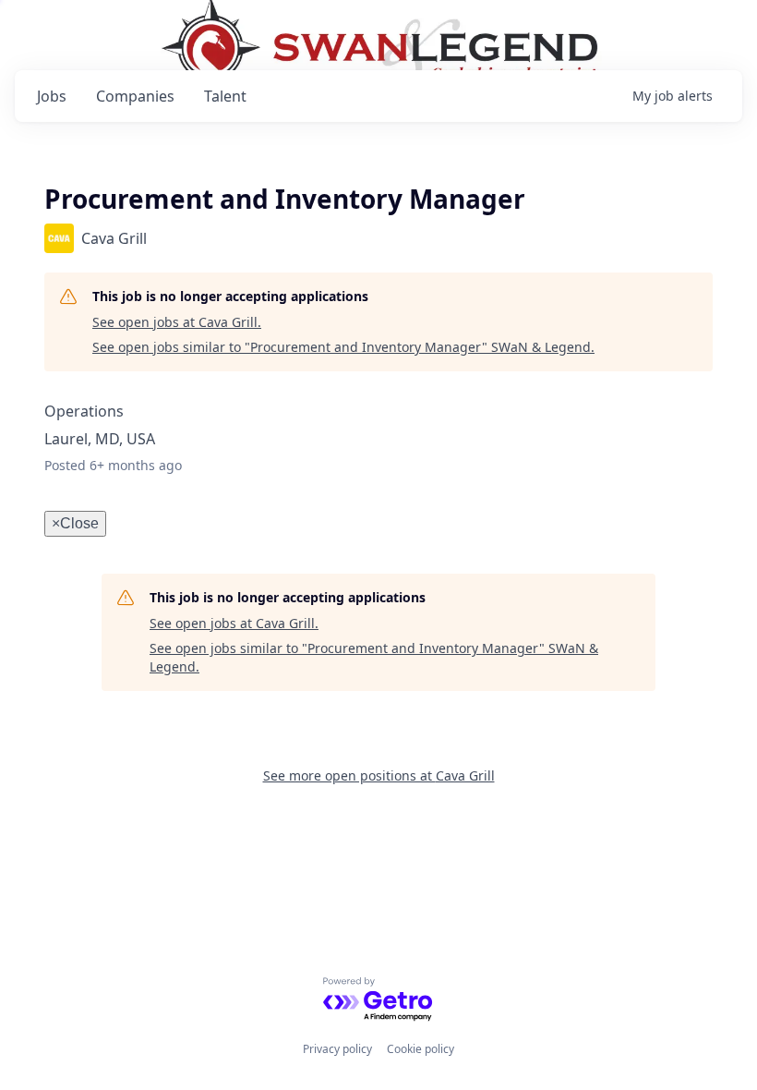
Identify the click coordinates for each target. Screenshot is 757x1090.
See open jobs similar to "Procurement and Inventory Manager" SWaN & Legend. (343, 347)
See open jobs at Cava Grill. (176, 322)
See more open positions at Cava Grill (379, 775)
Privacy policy (337, 1049)
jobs (51, 96)
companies (135, 96)
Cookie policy (420, 1049)
